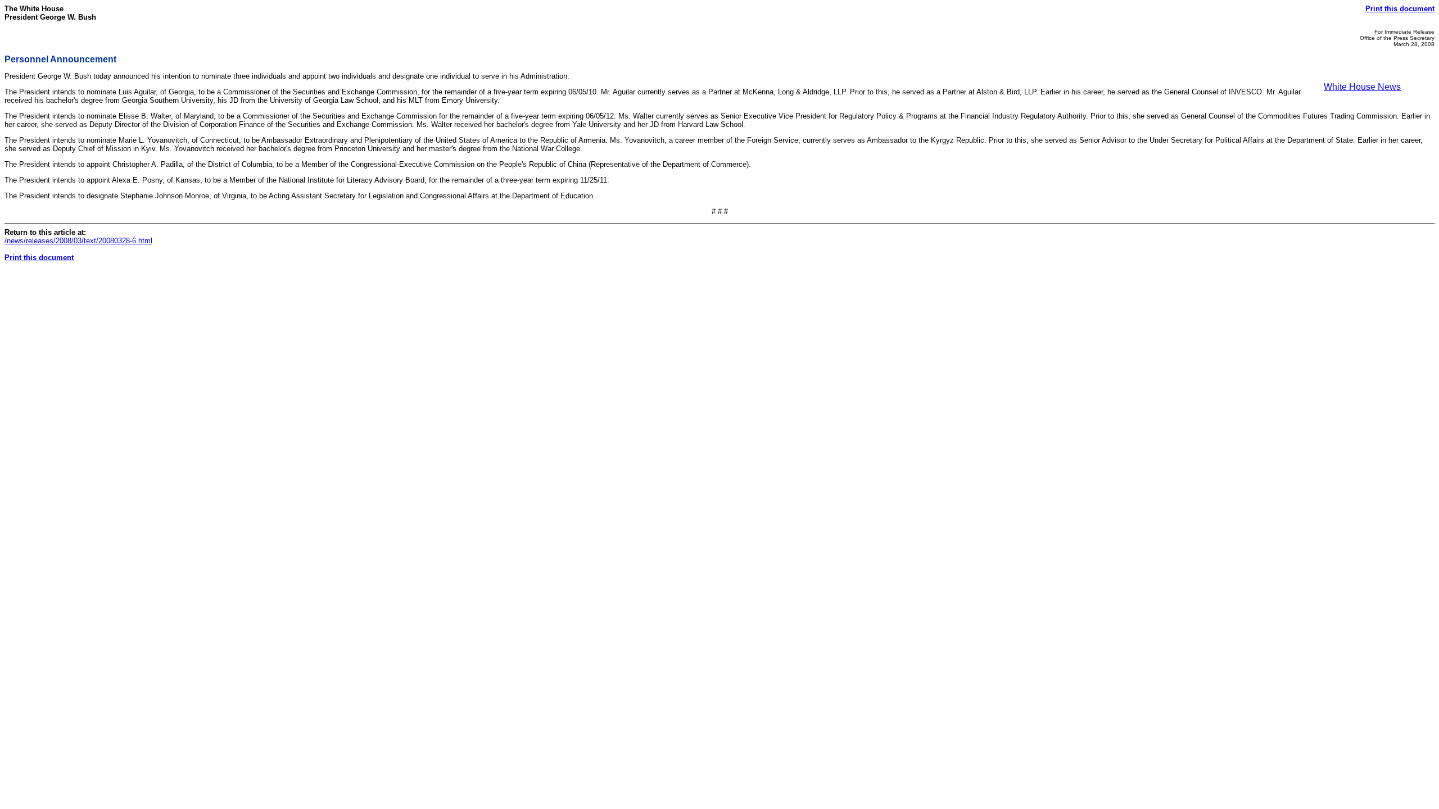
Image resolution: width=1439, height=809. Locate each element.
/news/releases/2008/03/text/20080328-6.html (78, 241)
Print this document (1400, 8)
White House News (1362, 87)
